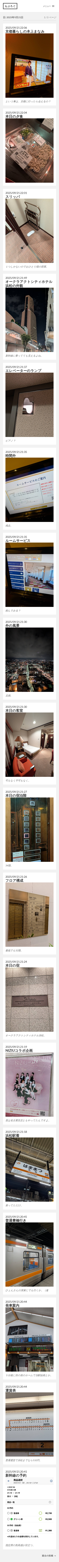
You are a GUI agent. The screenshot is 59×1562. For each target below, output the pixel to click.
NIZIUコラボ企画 (19, 1050)
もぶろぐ (10, 6)
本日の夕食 (14, 116)
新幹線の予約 (15, 1475)
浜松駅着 (12, 1135)
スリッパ (12, 197)
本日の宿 (12, 965)
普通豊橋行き (15, 1220)
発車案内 (12, 1305)
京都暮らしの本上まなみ (25, 31)
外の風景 (12, 625)
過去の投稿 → (49, 1555)
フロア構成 (14, 880)
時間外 (10, 456)
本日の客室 (14, 710)
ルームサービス (18, 540)
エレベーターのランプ (23, 371)
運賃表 (10, 1390)
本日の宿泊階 (15, 795)
